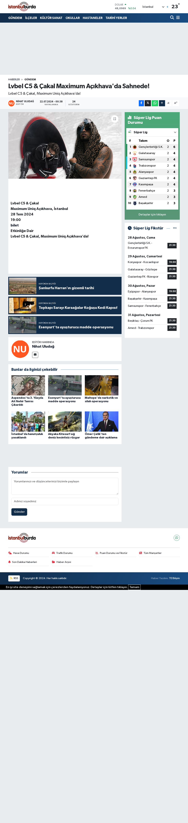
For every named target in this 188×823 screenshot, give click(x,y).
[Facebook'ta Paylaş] (141, 103)
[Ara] (172, 18)
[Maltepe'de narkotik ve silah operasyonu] (101, 385)
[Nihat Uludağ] (20, 349)
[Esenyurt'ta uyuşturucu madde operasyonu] (65, 385)
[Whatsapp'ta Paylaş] (155, 103)
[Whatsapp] (177, 538)
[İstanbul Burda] (22, 6)
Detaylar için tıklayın (152, 214)
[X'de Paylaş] (148, 103)
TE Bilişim (174, 578)
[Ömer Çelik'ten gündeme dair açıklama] (101, 421)
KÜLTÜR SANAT (51, 17)
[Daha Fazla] (162, 103)
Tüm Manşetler (153, 553)
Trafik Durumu (64, 553)
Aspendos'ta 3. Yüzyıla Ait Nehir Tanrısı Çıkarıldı (27, 401)
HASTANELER (92, 17)
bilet (15, 225)
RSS (15, 578)
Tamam (134, 587)
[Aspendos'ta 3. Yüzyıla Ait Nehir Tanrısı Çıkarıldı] (28, 385)
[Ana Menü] (177, 18)
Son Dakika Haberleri (24, 562)
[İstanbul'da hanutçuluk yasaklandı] (28, 421)
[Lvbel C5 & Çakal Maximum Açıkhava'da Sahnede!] (65, 145)
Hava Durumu (21, 553)
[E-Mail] (35, 355)
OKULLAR (73, 17)
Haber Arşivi (64, 562)
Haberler (14, 79)
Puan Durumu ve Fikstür (113, 553)
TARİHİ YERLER (116, 17)
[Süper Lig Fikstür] (175, 228)
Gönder (19, 511)
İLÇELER (31, 17)
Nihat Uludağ (43, 346)
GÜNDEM (15, 17)
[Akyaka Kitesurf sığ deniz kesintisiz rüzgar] (65, 421)
